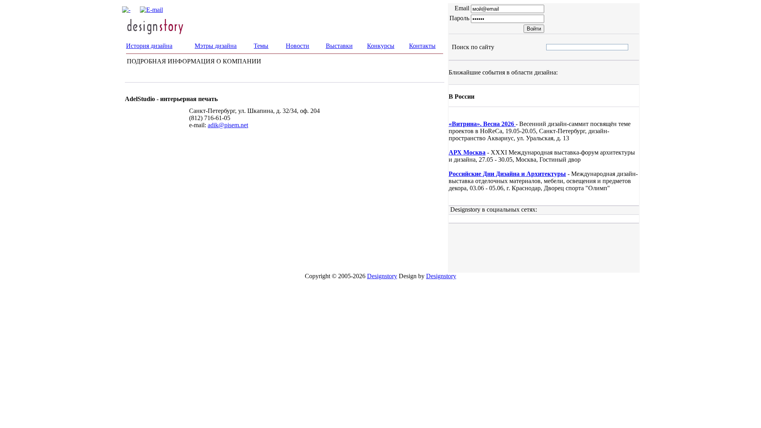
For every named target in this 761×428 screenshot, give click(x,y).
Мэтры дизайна (216, 45)
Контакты (422, 45)
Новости (297, 45)
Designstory (382, 276)
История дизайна (149, 45)
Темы (261, 45)
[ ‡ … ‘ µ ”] (553, 47)
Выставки (339, 45)
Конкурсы (380, 45)
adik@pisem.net (228, 125)
